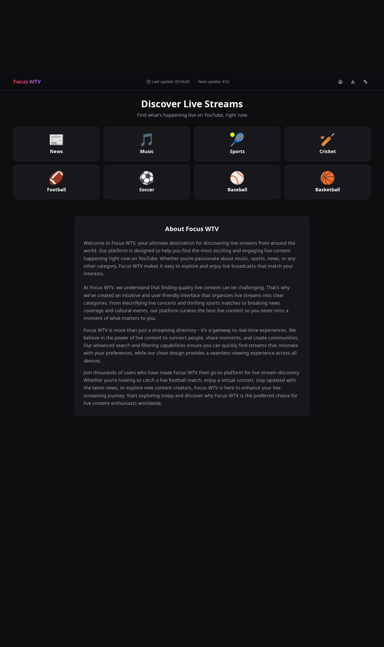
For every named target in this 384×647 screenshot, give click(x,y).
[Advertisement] (192, 36)
